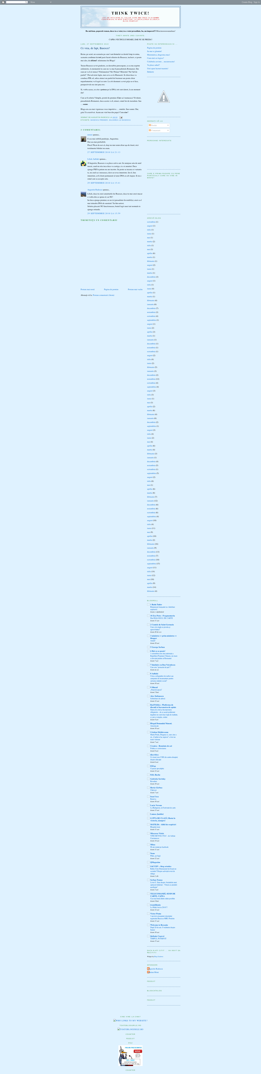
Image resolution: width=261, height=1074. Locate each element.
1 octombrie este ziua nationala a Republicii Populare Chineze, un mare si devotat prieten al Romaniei (163, 655)
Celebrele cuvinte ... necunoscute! (161, 61)
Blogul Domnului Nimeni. (161, 723)
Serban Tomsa (156, 879)
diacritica (154, 754)
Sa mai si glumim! (154, 51)
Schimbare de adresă (157, 698)
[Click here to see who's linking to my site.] (130, 1020)
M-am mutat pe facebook (159, 847)
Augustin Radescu (94, 189)
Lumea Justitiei (157, 813)
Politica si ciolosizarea (158, 748)
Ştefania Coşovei (157, 936)
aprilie (149, 253)
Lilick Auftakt (93, 159)
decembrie (151, 276)
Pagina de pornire (111, 289)
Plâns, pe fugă (155, 855)
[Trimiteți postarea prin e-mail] (120, 117)
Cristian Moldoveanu (159, 732)
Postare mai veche (135, 289)
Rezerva (153, 799)
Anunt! (152, 640)
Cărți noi (153, 790)
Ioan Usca (154, 796)
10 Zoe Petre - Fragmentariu (162, 615)
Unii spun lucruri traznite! (157, 68)
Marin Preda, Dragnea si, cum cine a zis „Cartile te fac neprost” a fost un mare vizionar (163, 737)
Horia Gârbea (156, 787)
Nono (152, 853)
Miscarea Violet (157, 833)
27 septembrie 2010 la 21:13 (103, 152)
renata (89, 134)
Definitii (150, 71)
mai (148, 237)
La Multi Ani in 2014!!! (159, 907)
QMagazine (155, 862)
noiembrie (151, 312)
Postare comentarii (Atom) (103, 295)
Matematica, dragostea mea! (158, 54)
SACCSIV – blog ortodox (160, 866)
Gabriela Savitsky (158, 778)
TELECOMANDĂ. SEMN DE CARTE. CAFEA (162, 894)
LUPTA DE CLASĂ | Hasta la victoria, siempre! (162, 819)
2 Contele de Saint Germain (162, 624)
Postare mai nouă (88, 289)
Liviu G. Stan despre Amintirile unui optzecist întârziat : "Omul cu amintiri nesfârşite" (163, 884)
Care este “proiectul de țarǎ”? (160, 667)
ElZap (153, 765)
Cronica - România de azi (161, 745)
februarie (150, 261)
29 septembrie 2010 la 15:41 (103, 182)
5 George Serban (157, 647)
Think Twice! (130, 13)
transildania (155, 904)
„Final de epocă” (156, 689)
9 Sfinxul (154, 687)
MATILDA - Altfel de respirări (163, 824)
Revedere (153, 781)
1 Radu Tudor (156, 604)
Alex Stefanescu (157, 695)
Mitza (152, 844)
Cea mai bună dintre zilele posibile (162, 898)
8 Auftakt (154, 673)
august (150, 225)
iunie (149, 233)
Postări (154, 125)
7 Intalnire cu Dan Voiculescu (162, 664)
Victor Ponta (155, 913)
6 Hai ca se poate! (157, 650)
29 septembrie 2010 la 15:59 (103, 213)
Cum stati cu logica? (155, 58)
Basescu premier (99, 120)
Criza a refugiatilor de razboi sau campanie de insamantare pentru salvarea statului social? (161, 678)
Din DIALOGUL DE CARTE (161, 618)
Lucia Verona (156, 805)
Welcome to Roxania (159, 924)
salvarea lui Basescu (119, 120)
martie (149, 241)
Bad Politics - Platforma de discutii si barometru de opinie (163, 706)
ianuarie (150, 304)
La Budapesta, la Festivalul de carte (163, 807)
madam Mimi (153, 972)
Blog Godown (158, 956)
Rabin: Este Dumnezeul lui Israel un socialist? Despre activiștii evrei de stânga (163, 871)
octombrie (151, 221)
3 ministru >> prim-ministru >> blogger (163, 637)
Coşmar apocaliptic (157, 768)
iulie (149, 229)
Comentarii (155, 130)
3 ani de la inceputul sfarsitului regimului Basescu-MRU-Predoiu (162, 917)
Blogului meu (155, 827)
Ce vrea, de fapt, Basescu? (95, 48)
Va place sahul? (153, 65)
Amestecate (154, 726)
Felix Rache (155, 774)
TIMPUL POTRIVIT (158, 938)
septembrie (151, 320)
